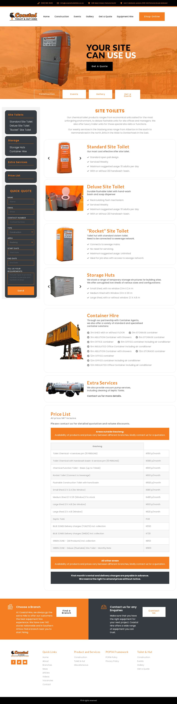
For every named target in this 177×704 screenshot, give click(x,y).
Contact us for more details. (104, 396)
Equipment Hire (125, 16)
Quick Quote (21, 191)
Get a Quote (105, 16)
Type (10, 228)
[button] (152, 16)
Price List (14, 175)
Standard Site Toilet (21, 121)
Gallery (90, 16)
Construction (61, 16)
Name (10, 197)
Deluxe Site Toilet (20, 125)
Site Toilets (16, 114)
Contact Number (17, 218)
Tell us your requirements (15, 270)
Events (77, 16)
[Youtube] (25, 662)
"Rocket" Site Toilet (20, 129)
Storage (13, 140)
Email (10, 207)
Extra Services (18, 162)
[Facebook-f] (13, 662)
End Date (12, 258)
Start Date (13, 248)
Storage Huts (17, 147)
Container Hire (18, 151)
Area (10, 238)
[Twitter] (19, 662)
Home (46, 16)
